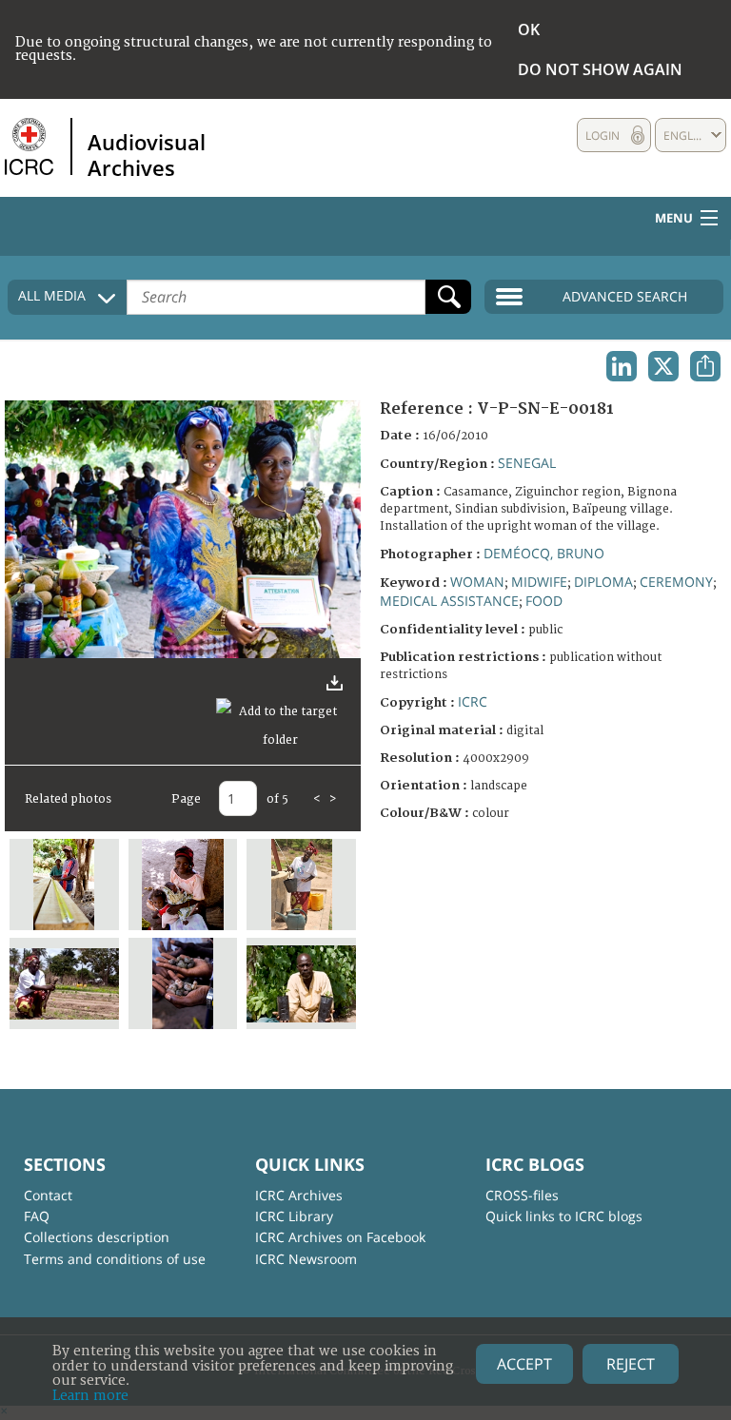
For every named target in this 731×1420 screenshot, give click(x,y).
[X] (663, 366)
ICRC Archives (299, 1195)
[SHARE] (705, 366)
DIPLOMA (603, 582)
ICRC (472, 701)
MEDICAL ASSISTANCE (449, 601)
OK (529, 29)
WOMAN (477, 582)
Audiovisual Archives (147, 154)
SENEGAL (527, 463)
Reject (630, 1363)
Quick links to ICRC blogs (563, 1216)
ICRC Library (294, 1216)
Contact (48, 1195)
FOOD (544, 601)
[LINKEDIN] (621, 366)
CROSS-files (522, 1195)
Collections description (96, 1237)
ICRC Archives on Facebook (340, 1237)
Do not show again (600, 69)
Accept (524, 1363)
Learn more (90, 1396)
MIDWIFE (539, 582)
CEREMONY (676, 582)
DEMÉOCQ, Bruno (544, 553)
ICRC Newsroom (306, 1259)
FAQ (36, 1216)
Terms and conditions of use (115, 1259)
